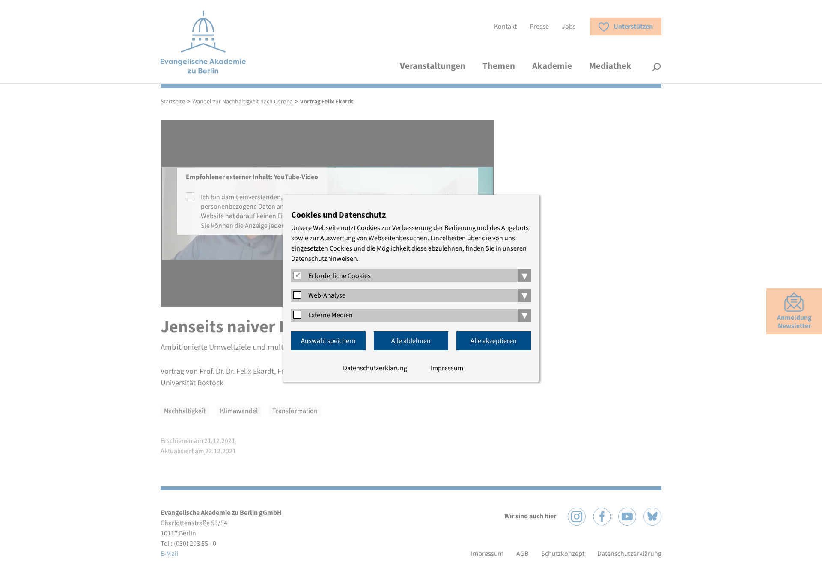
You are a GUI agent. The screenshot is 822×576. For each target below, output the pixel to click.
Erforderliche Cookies (339, 276)
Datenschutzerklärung (375, 368)
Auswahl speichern (328, 341)
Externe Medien (330, 315)
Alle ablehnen (411, 341)
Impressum (447, 368)
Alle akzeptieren (494, 341)
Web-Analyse (326, 295)
